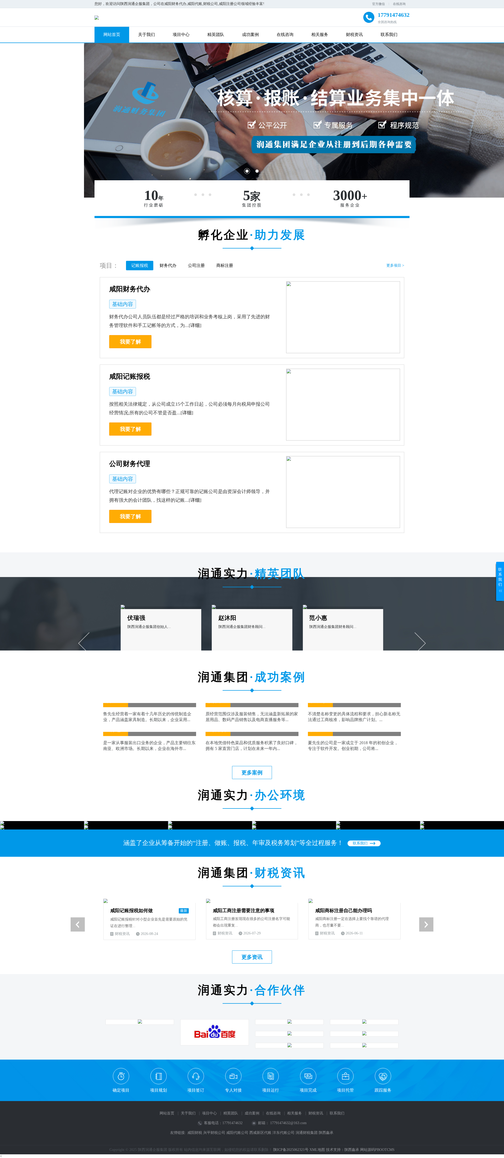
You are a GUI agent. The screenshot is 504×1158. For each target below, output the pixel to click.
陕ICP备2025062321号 (290, 1150)
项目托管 (345, 1090)
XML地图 (317, 1150)
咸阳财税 (194, 1133)
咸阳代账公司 (237, 1133)
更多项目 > (395, 265)
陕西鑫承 (326, 1133)
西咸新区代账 (260, 1133)
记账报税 (139, 265)
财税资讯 (354, 34)
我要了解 (130, 342)
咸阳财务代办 (129, 289)
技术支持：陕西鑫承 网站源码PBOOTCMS (360, 1150)
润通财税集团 (307, 1133)
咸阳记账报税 (129, 376)
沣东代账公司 (283, 1133)
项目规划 (158, 1090)
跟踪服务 (383, 1090)
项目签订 (195, 1090)
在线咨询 (399, 4)
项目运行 (270, 1090)
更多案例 (252, 772)
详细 (195, 325)
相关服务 (319, 34)
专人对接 (233, 1090)
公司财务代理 (129, 464)
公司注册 (196, 265)
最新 (183, 911)
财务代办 (168, 265)
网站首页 (111, 34)
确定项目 (121, 1090)
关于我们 (146, 34)
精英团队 (215, 34)
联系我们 (389, 34)
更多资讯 (252, 957)
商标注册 (224, 265)
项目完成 (308, 1090)
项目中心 (181, 34)
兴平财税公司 (214, 1133)
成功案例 (250, 34)
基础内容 (122, 304)
